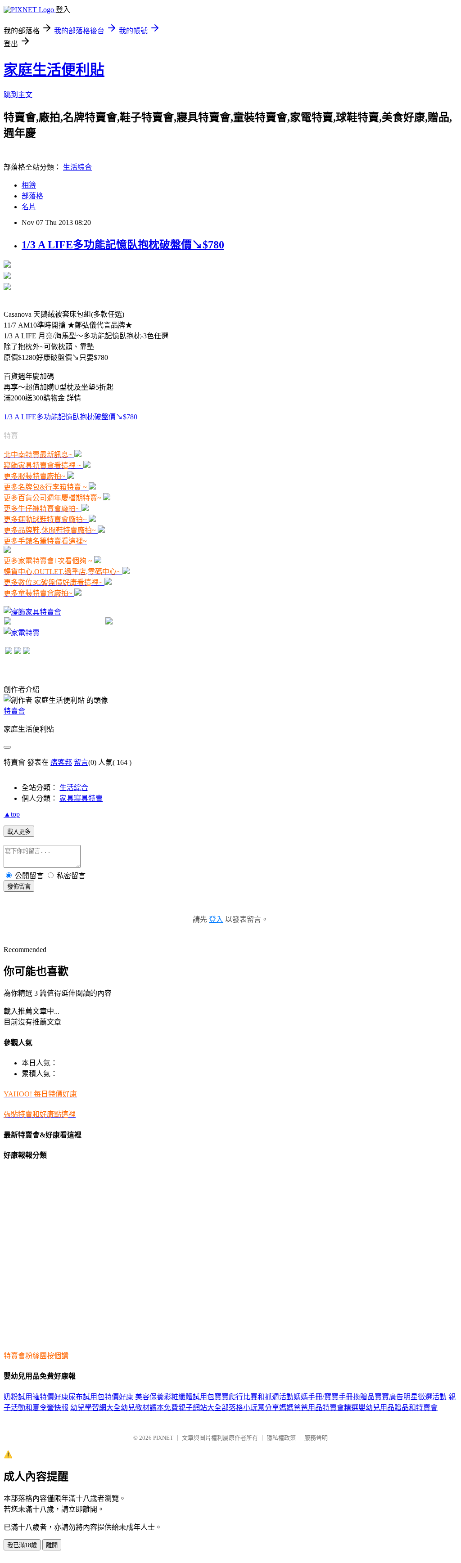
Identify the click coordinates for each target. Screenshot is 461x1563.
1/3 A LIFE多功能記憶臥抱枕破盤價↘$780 (123, 245)
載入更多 (19, 831)
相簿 (29, 185)
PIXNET (163, 1437)
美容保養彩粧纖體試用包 (174, 1397)
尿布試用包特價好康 (100, 1397)
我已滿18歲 (22, 1545)
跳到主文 (18, 95)
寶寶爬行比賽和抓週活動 (254, 1397)
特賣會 (14, 711)
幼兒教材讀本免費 (149, 1407)
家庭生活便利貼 (54, 70)
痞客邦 (61, 762)
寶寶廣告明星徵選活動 (411, 1397)
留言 (81, 762)
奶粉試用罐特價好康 (36, 1397)
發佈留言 (19, 886)
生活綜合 (77, 167)
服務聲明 (316, 1437)
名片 (29, 207)
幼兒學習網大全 (95, 1407)
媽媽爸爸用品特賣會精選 (318, 1407)
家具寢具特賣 (81, 798)
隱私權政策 (281, 1437)
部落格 (32, 196)
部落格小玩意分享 (250, 1407)
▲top (12, 814)
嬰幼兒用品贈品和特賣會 (398, 1407)
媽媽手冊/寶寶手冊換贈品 (334, 1397)
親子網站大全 (199, 1407)
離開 (52, 1545)
